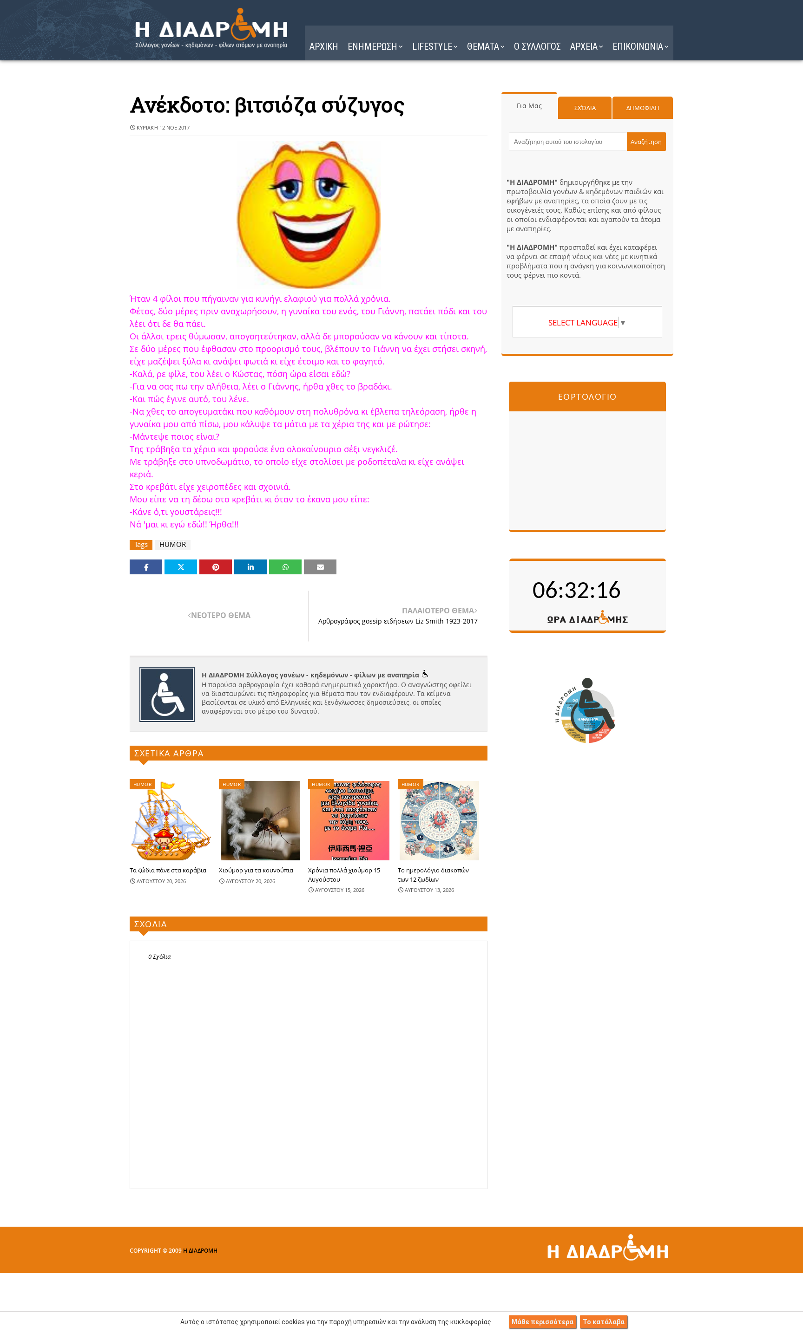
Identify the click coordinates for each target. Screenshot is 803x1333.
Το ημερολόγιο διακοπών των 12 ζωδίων (433, 875)
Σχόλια (585, 108)
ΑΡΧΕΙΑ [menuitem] (584, 46)
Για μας (529, 105)
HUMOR (172, 544)
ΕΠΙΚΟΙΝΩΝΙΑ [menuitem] (637, 46)
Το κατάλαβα (604, 1322)
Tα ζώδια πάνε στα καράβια (168, 870)
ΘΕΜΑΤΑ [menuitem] (483, 46)
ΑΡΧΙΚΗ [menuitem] (323, 46)
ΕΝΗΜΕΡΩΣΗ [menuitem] (372, 46)
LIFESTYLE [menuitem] (432, 46)
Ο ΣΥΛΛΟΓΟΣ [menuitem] (537, 46)
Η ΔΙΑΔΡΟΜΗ (200, 1251)
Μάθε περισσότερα (542, 1322)
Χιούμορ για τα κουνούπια (256, 870)
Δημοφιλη (642, 108)
